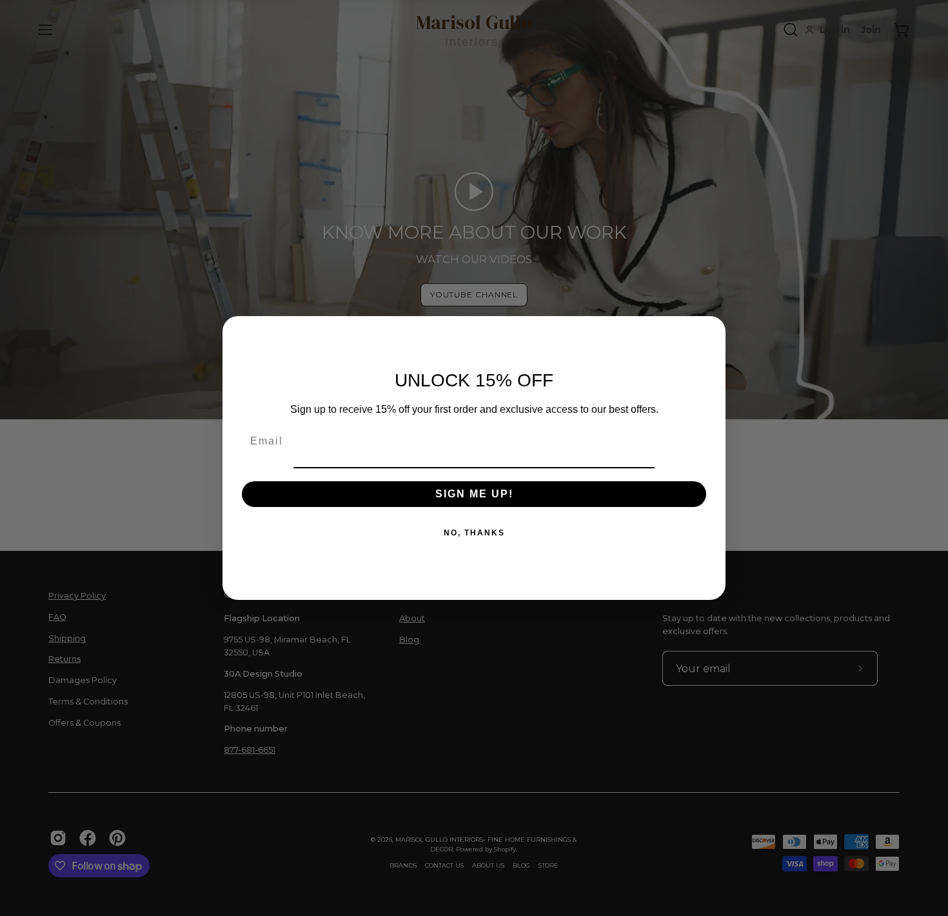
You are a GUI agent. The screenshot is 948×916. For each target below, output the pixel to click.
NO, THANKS (474, 532)
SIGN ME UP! (474, 493)
